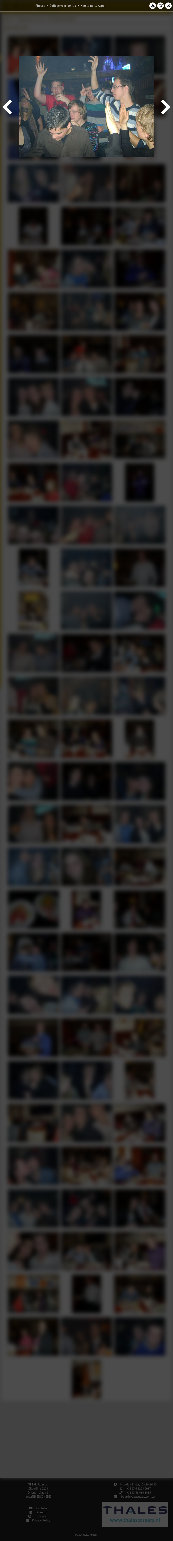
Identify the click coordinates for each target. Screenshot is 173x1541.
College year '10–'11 (63, 6)
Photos (40, 6)
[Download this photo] (152, 5)
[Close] (168, 5)
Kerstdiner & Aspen (93, 6)
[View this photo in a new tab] (160, 5)
